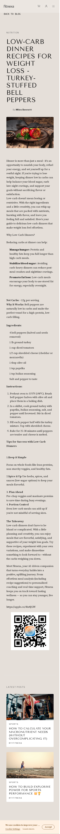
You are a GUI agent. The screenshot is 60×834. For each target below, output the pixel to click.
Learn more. (29, 829)
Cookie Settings (12, 829)
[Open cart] (39, 6)
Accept (48, 827)
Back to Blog (12, 14)
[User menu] (46, 6)
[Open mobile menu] (53, 6)
